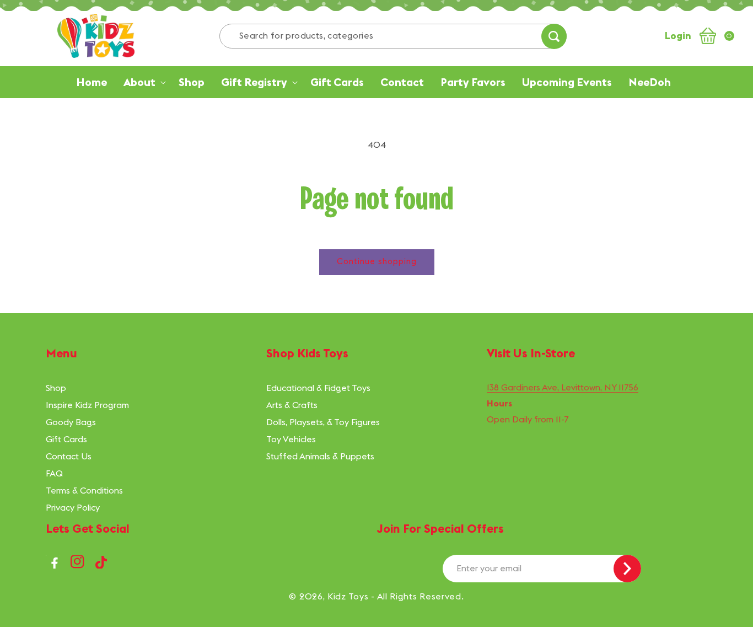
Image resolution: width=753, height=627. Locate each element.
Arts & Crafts (292, 404)
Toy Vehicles (291, 438)
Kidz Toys (347, 596)
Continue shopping (377, 261)
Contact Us (69, 456)
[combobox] (393, 36)
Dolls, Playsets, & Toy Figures (323, 421)
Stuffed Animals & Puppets (320, 456)
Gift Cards (66, 438)
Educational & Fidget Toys (318, 387)
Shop (56, 387)
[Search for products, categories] (554, 36)
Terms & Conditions (84, 490)
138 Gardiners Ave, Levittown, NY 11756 (562, 387)
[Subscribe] (627, 568)
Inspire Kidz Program (87, 404)
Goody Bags (71, 421)
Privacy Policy (73, 507)
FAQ (54, 473)
